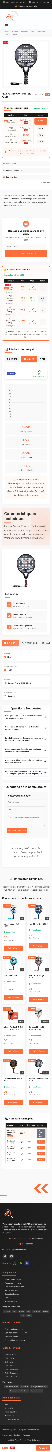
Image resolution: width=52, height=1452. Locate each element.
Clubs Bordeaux (11, 1366)
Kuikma (45, 1311)
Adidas (21, 1311)
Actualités (9, 1408)
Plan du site (7, 1435)
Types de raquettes (12, 1336)
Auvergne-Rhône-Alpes (39, 1387)
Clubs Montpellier (12, 1369)
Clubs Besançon (11, 1373)
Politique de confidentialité (28, 1430)
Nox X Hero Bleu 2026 (11, 1148)
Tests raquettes (11, 1412)
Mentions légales (9, 1430)
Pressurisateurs (11, 1301)
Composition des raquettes (15, 1340)
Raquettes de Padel (20, 32)
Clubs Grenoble (11, 1377)
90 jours (29, 359)
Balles (7, 1298)
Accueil (6, 32)
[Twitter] (4, 1256)
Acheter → (41, 121)
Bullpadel (7, 1311)
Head (28, 1311)
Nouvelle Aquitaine (11, 1387)
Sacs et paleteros (12, 1294)
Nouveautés (9, 1415)
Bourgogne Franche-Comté (19, 1391)
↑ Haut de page (40, 1133)
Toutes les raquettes (13, 1279)
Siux (22, 1316)
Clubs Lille (9, 1362)
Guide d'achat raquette (14, 1329)
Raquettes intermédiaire (14, 1287)
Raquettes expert (12, 1290)
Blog (6, 1404)
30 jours (12, 359)
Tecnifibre (36, 1311)
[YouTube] (11, 1256)
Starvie (28, 1316)
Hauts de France (36, 1391)
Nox (32, 32)
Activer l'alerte (26, 253)
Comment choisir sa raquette (16, 1333)
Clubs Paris (9, 1358)
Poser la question (17, 830)
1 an (42, 359)
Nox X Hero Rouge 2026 (11, 1160)
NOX (14, 1311)
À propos (26, 1435)
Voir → (41, 129)
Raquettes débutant (13, 1283)
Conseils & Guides (12, 1419)
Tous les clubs (10, 1354)
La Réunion (24, 1387)
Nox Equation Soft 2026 (12, 1142)
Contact (17, 1435)
